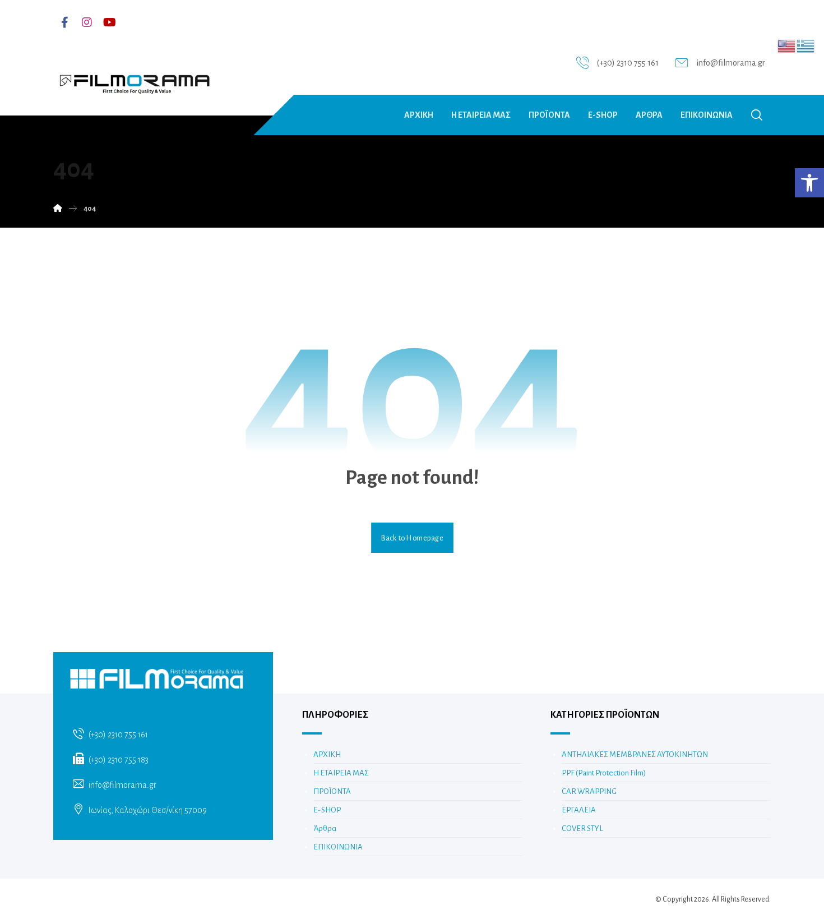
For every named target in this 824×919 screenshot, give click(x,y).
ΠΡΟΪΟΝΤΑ (332, 791)
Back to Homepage (412, 538)
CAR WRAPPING (589, 791)
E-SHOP (327, 810)
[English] (787, 45)
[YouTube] (109, 22)
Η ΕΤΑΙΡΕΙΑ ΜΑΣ (341, 773)
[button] (809, 182)
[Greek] (806, 45)
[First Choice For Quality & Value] (134, 80)
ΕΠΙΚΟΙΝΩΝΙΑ (338, 847)
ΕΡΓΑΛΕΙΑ (579, 810)
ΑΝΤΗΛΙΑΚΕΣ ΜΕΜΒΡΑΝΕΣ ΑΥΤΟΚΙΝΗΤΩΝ (635, 754)
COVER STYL (582, 828)
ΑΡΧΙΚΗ (327, 754)
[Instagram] (87, 22)
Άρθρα (324, 828)
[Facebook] (64, 22)
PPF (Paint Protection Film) (604, 773)
